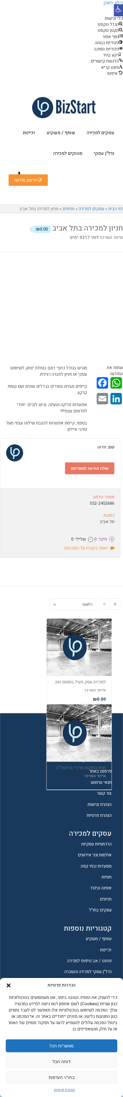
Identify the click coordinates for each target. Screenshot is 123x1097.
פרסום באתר (100, 771)
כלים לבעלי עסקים (95, 760)
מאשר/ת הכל (61, 1046)
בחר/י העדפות (62, 1077)
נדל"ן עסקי (104, 153)
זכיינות (29, 132)
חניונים (68, 209)
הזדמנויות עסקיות (96, 844)
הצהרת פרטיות (64, 1089)
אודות (106, 738)
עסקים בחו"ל (100, 910)
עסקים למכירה (100, 132)
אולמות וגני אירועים (95, 855)
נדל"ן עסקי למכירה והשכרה (88, 972)
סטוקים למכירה (67, 153)
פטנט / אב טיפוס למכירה (89, 961)
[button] (118, 10)
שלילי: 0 (81, 539)
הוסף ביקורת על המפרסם (87, 548)
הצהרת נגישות (100, 804)
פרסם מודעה (26, 180)
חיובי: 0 (103, 539)
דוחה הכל (61, 1061)
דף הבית (115, 209)
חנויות (107, 877)
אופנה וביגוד (101, 888)
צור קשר (104, 793)
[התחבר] (19, 174)
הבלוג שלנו (102, 749)
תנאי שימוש (101, 782)
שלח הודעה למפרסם (89, 468)
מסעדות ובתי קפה (96, 866)
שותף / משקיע (61, 132)
